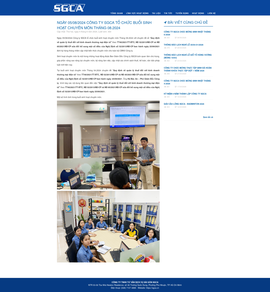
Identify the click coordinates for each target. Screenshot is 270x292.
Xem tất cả (208, 117)
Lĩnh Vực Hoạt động (137, 13)
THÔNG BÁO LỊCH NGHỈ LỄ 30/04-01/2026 (183, 44)
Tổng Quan (117, 13)
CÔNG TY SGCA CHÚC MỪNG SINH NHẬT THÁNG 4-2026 (187, 82)
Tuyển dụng (182, 13)
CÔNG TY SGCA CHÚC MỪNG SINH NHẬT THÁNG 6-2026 (187, 33)
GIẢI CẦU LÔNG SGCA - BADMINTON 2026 (184, 103)
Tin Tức (168, 13)
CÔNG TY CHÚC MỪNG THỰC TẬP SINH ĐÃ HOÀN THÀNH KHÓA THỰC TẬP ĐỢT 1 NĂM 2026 (188, 69)
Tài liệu (156, 13)
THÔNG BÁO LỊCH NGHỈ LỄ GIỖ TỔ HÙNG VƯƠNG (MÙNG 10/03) (188, 56)
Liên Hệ (212, 13)
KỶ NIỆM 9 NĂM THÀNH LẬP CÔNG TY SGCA (185, 93)
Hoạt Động (198, 13)
